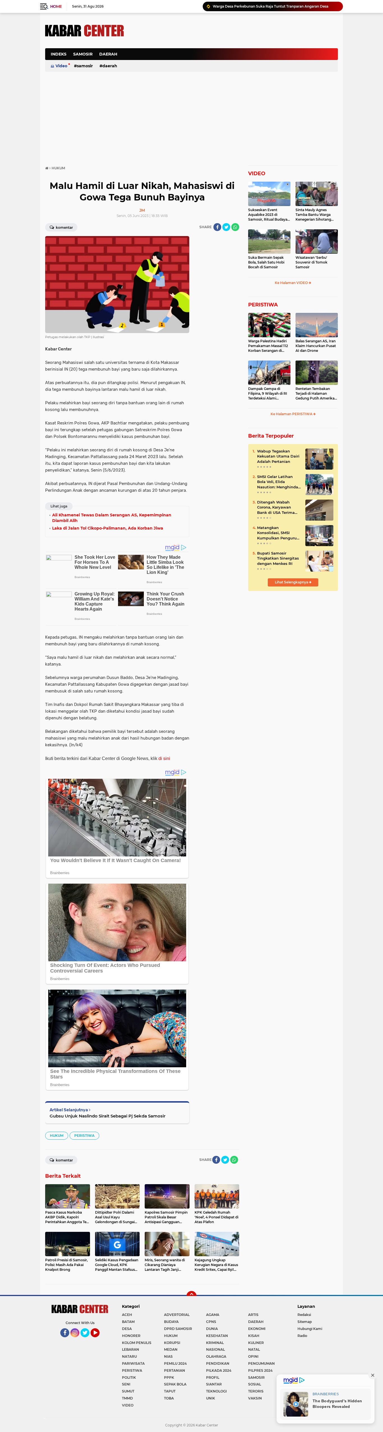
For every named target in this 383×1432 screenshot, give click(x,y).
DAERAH (108, 54)
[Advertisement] (236, 57)
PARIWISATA (133, 1363)
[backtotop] (191, 1296)
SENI (126, 1384)
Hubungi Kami (309, 1329)
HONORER (131, 1336)
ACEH (127, 1315)
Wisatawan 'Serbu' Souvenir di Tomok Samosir (311, 262)
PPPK (169, 1377)
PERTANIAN (174, 1370)
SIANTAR (214, 1384)
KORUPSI (172, 1343)
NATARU (129, 1356)
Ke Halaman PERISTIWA (292, 414)
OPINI (253, 1356)
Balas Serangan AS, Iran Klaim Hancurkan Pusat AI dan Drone (316, 346)
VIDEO (256, 173)
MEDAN (170, 1349)
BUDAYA (171, 1322)
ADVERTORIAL (177, 1315)
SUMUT (128, 1391)
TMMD (127, 1398)
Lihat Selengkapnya (292, 582)
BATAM (128, 1322)
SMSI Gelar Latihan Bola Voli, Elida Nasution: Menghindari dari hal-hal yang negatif (279, 481)
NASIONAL (215, 1349)
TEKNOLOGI (216, 1391)
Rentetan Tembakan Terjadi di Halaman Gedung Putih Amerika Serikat (315, 394)
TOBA (169, 1398)
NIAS (168, 1356)
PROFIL (212, 1377)
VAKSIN (255, 1398)
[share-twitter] (226, 227)
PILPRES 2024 (260, 1370)
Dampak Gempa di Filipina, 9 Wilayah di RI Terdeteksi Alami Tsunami (267, 394)
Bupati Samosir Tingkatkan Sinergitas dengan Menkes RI (278, 558)
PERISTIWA (84, 1135)
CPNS (211, 1322)
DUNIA (212, 1329)
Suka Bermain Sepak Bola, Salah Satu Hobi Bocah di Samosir (266, 262)
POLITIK (129, 1377)
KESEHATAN (217, 1336)
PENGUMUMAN (261, 1363)
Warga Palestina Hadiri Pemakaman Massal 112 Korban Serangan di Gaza (268, 346)
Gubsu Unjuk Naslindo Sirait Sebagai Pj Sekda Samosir (107, 1116)
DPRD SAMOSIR (178, 1329)
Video (61, 65)
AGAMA (212, 1315)
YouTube (99, 1339)
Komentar (64, 227)
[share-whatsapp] (235, 227)
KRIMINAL (215, 1343)
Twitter (87, 1339)
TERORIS (256, 1391)
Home (56, 6)
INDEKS (58, 54)
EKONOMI (257, 1329)
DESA (127, 1329)
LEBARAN (130, 1349)
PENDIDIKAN (217, 1363)
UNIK (210, 1398)
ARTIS (253, 1315)
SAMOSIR (83, 54)
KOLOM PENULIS (136, 1343)
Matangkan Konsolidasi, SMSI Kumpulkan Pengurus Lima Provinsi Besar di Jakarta (278, 533)
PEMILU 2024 (175, 1363)
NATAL (254, 1349)
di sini (164, 758)
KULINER (256, 1343)
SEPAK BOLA (175, 1384)
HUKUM (56, 1135)
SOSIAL (254, 1384)
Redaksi (304, 1315)
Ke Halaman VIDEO (292, 283)
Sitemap (304, 1322)
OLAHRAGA (216, 1356)
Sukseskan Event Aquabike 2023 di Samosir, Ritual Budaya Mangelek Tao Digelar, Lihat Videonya (267, 215)
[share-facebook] (217, 227)
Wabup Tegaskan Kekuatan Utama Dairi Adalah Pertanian (278, 456)
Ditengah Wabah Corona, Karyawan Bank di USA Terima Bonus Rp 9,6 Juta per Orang (278, 507)
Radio (302, 1336)
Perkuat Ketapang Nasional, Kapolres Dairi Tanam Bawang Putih (267, 6)
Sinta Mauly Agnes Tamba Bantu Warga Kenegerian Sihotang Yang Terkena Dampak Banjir (315, 215)
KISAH (253, 1336)
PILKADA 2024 (218, 1370)
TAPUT (170, 1391)
